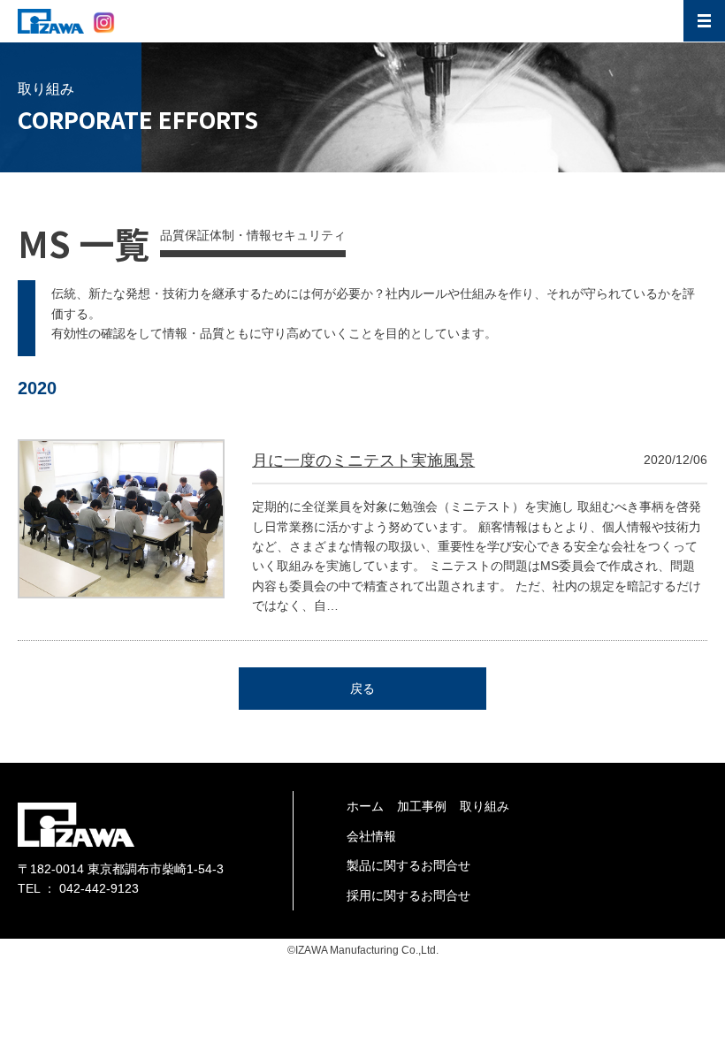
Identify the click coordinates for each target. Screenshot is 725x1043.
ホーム (365, 806)
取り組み (484, 806)
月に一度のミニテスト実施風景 (363, 460)
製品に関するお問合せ (408, 865)
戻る (362, 688)
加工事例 (421, 806)
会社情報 (371, 836)
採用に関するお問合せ (408, 895)
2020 (37, 388)
